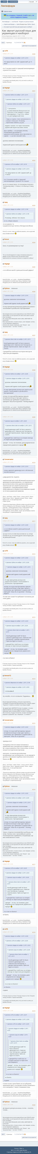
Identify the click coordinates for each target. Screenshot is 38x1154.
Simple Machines (23, 1150)
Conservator (8, 459)
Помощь (16, 1148)
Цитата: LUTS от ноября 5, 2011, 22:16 (16, 164)
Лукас (33, 24)
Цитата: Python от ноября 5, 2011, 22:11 (19, 104)
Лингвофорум (8, 6)
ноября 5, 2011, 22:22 (8, 369)
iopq (6, 202)
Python (29, 24)
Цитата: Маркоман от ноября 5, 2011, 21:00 (17, 682)
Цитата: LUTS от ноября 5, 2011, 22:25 (16, 868)
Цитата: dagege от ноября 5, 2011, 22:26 (16, 936)
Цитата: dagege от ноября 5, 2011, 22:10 (16, 466)
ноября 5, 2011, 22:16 (8, 53)
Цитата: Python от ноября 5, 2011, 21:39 (17, 214)
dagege (7, 88)
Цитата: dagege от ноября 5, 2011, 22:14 (16, 58)
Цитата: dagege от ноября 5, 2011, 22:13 (17, 99)
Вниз (3, 42)
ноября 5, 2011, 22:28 (8, 1010)
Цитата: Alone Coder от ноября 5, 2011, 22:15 (17, 339)
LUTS (6, 51)
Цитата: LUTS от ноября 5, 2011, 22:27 (16, 1015)
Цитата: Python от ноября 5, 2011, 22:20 (16, 374)
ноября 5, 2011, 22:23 (8, 416)
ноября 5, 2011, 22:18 (8, 160)
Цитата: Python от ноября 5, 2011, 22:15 (16, 95)
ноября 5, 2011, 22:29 (8, 1104)
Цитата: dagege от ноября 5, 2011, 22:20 (16, 525)
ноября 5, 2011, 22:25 (8, 617)
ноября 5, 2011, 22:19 (8, 242)
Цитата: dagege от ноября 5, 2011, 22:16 (16, 295)
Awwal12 (7, 675)
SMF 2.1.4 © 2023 (15, 1150)
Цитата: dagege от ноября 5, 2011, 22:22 (16, 558)
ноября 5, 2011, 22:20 (8, 266)
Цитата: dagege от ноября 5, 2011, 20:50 (17, 687)
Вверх (3, 1134)
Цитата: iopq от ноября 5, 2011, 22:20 (16, 421)
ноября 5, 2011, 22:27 (8, 932)
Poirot (6, 239)
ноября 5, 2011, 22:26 (8, 678)
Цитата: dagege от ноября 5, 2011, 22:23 (16, 621)
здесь (30, 15)
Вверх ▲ (22, 1148)
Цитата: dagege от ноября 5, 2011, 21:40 (16, 209)
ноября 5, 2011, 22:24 (8, 520)
